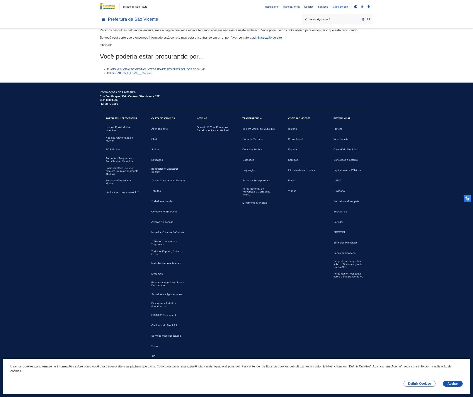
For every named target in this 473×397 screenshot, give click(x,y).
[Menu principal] (103, 19)
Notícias (309, 6)
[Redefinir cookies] (369, 7)
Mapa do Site (340, 6)
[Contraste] (355, 7)
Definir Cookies (419, 383)
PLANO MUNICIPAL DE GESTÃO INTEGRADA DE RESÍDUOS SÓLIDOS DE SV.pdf (156, 69)
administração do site (267, 37)
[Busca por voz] (363, 19)
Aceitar (453, 383)
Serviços (323, 6)
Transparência (291, 6)
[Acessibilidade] (362, 7)
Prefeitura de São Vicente (133, 19)
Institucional (271, 6)
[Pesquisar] (369, 19)
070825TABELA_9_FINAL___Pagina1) (129, 72)
